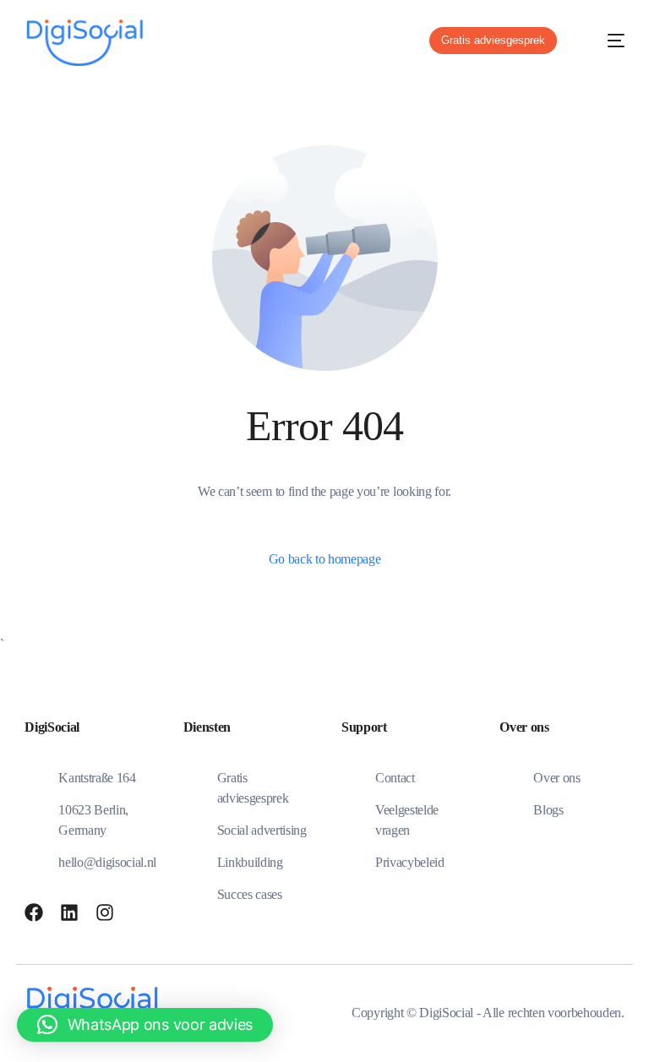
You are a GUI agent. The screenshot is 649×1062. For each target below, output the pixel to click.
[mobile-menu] (604, 40)
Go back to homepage (325, 559)
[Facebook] (34, 912)
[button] (145, 1025)
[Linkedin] (69, 912)
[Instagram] (104, 912)
